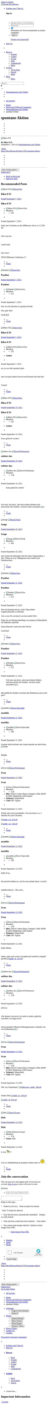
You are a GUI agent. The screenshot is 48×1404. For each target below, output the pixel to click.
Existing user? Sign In (15, 8)
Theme (8, 1316)
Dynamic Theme (18, 1326)
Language (10, 1308)
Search (13, 72)
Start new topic (12, 179)
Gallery (14, 57)
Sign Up (9, 44)
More (13, 65)
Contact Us (10, 1331)
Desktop (9, 1240)
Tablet (8, 1242)
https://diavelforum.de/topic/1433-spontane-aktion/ (20, 151)
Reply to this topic (13, 176)
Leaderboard (16, 63)
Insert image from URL (20, 1232)
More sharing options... (10, 170)
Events (13, 59)
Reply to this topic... (9, 1202)
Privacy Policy (11, 1328)
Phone (8, 1245)
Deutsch (15, 1313)
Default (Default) (17, 1318)
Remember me (16, 30)
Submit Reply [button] (11, 1259)
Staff (13, 61)
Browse (9, 52)
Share (3, 149)
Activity (9, 68)
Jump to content (7, 2)
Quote (8, 264)
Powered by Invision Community (14, 1337)
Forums (14, 54)
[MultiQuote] (7, 319)
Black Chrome (17, 1321)
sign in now (12, 1184)
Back (13, 1358)
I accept (4, 1402)
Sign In (14, 35)
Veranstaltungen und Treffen (29, 145)
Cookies (9, 1333)
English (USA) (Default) (20, 1311)
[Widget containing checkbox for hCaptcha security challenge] (24, 1252)
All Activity (15, 70)
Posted (11, 199)
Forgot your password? (20, 39)
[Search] (2, 88)
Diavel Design (17, 1323)
